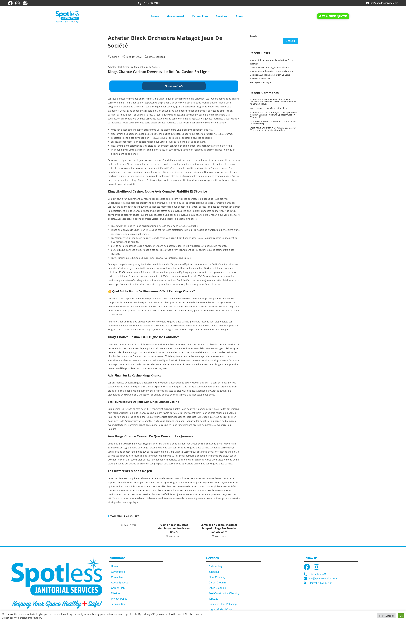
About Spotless (119, 582)
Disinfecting (215, 566)
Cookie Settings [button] (386, 615)
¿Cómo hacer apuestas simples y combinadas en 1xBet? (174, 528)
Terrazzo (213, 598)
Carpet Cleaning (218, 582)
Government (175, 16)
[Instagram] (17, 3)
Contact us (117, 577)
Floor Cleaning (217, 577)
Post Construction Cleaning (224, 593)
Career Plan (200, 16)
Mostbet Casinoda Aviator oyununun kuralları (271, 71)
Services (221, 16)
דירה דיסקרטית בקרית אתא (261, 127)
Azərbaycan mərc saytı (260, 82)
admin (115, 56)
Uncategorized (157, 56)
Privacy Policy (119, 598)
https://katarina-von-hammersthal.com (268, 99)
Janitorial (214, 571)
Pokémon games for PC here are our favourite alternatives (273, 129)
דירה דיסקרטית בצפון (259, 108)
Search (253, 36)
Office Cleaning (217, 588)
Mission (115, 593)
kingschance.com (143, 382)
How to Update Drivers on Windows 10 (272, 115)
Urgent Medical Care (220, 609)
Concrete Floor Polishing (223, 604)
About (239, 16)
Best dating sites (279, 108)
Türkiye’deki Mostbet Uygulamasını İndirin (269, 67)
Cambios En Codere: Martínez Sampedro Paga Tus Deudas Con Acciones (218, 528)
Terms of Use (118, 604)
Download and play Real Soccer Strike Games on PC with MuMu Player (274, 102)
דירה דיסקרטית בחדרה (259, 121)
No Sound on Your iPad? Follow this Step (273, 122)
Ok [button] (401, 615)
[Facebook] (10, 3)
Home (155, 16)
